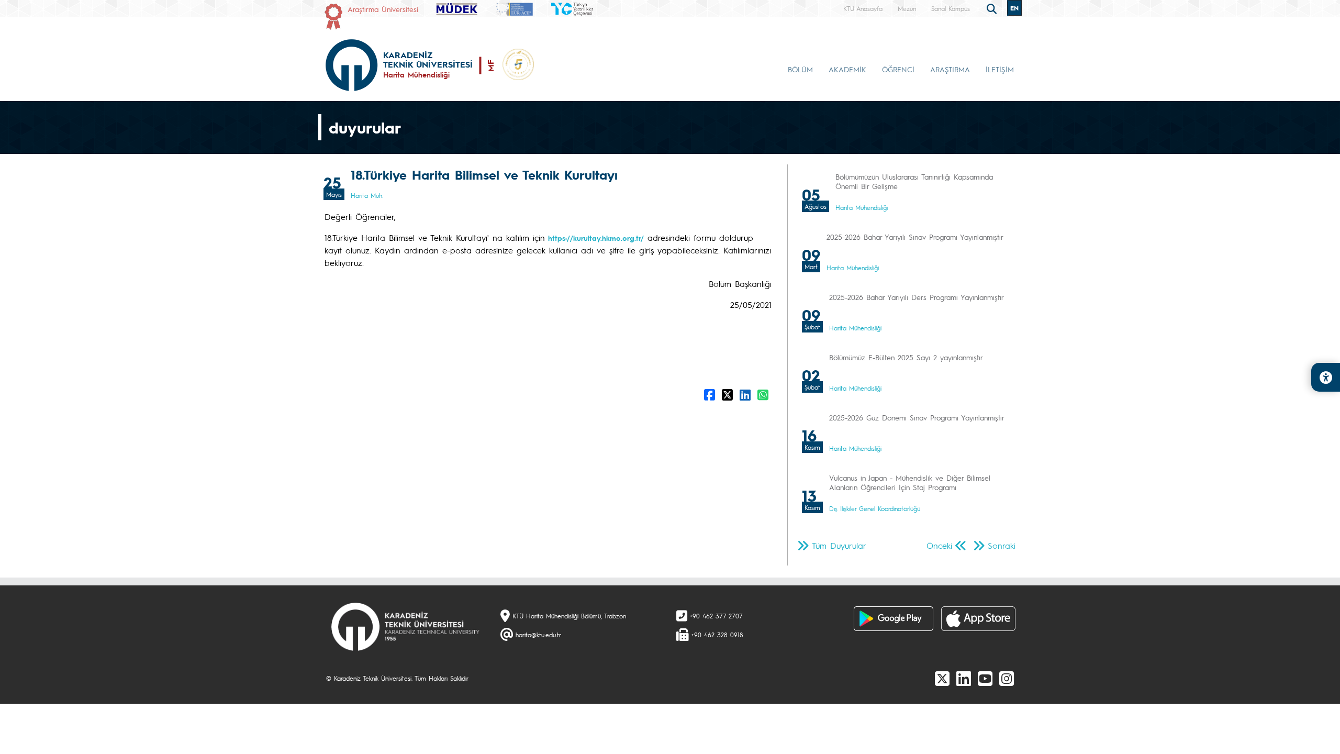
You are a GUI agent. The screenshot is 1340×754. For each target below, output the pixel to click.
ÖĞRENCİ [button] (898, 69)
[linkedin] (963, 678)
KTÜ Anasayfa (863, 8)
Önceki (939, 545)
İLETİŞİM (1000, 69)
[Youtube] (985, 678)
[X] (942, 678)
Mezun (907, 8)
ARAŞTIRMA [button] (950, 69)
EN (1014, 8)
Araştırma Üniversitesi (383, 9)
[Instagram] (1006, 678)
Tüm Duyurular (839, 545)
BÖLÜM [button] (800, 69)
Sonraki (1001, 545)
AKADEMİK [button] (847, 69)
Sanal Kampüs (950, 8)
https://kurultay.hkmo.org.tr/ (594, 237)
